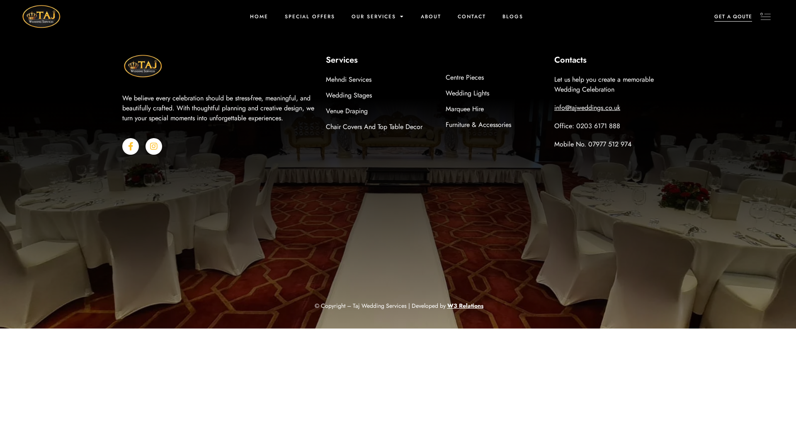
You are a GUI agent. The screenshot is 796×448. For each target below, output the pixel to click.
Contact (472, 16)
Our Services (374, 16)
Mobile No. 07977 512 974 (592, 144)
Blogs (512, 16)
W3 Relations (465, 306)
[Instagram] (154, 146)
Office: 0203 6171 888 (587, 126)
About (431, 16)
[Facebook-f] (130, 146)
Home (259, 16)
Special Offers (310, 16)
